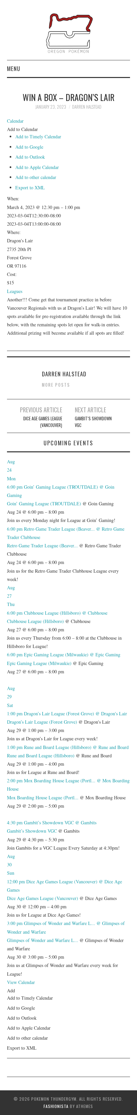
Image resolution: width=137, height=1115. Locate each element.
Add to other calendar (35, 177)
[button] (22, 129)
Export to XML (30, 187)
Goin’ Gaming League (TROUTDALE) (44, 503)
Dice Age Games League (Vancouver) (42, 421)
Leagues (14, 291)
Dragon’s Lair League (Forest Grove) (42, 722)
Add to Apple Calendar (37, 167)
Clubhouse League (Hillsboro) (35, 621)
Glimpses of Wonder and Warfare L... (42, 940)
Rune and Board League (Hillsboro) (40, 755)
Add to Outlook (30, 157)
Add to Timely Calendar (38, 136)
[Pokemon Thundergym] (68, 32)
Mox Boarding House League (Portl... (42, 797)
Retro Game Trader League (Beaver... (42, 545)
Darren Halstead (86, 107)
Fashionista (56, 1106)
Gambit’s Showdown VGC (93, 421)
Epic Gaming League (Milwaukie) (39, 663)
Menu (13, 68)
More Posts (56, 385)
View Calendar (21, 982)
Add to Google (29, 147)
